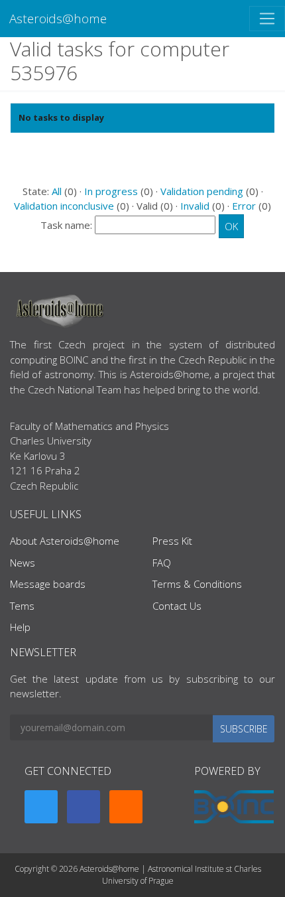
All (57, 191)
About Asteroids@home (64, 540)
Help (20, 627)
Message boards (48, 583)
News (22, 562)
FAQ (161, 562)
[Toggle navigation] (267, 18)
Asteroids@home (58, 18)
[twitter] (41, 806)
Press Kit (172, 540)
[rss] (125, 806)
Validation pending (201, 191)
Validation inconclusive (64, 205)
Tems (22, 605)
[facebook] (83, 806)
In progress (111, 191)
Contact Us (176, 605)
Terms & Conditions (197, 583)
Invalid (194, 205)
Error (244, 205)
